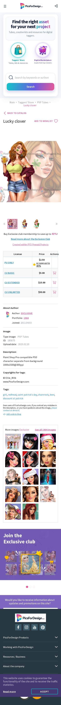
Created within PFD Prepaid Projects (30, 244)
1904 (26, 318)
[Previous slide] (4, 224)
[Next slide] (56, 224)
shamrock (43, 394)
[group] (30, 554)
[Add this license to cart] (54, 273)
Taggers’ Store (26, 102)
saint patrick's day (27, 394)
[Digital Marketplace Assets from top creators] (42, 50)
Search (31, 86)
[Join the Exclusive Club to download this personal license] (54, 262)
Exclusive (27, 313)
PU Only (9, 262)
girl (5, 394)
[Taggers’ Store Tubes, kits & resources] (18, 50)
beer (52, 394)
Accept (44, 691)
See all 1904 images (45, 429)
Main (12, 102)
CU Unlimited (12, 292)
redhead (12, 394)
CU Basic (9, 272)
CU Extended (12, 282)
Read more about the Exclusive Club (30, 238)
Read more (9, 691)
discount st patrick (13, 398)
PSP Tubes (42, 102)
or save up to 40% (43, 264)
